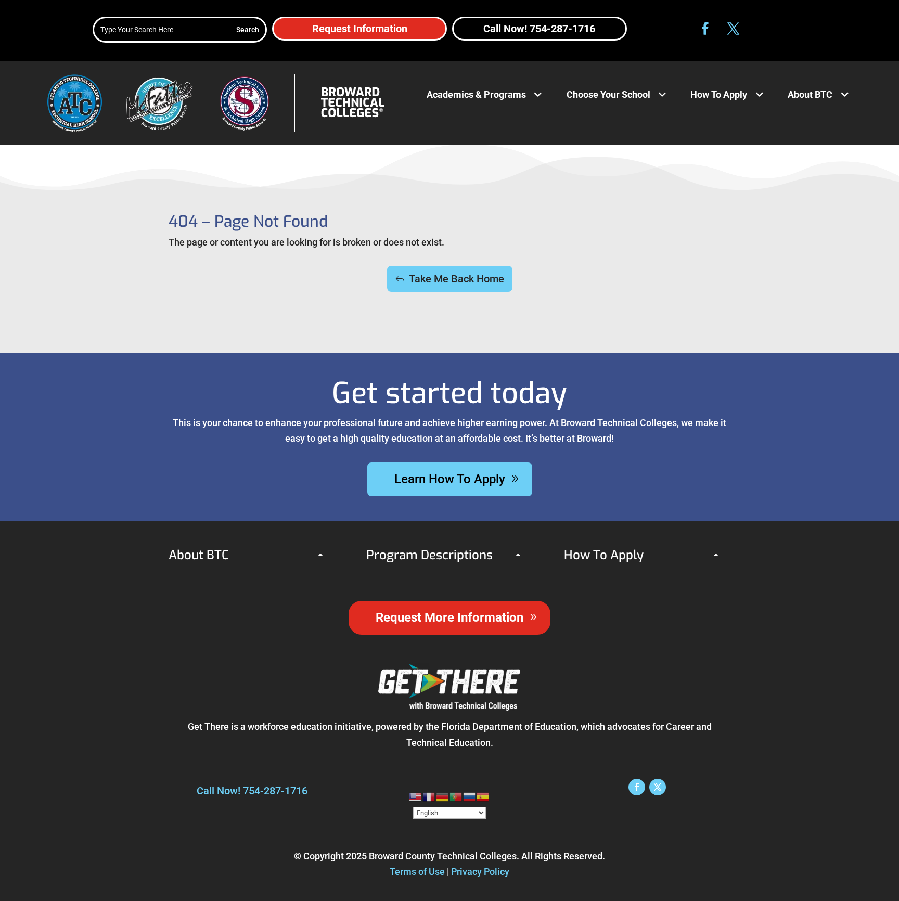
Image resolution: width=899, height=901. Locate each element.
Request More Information (449, 617)
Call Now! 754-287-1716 (539, 28)
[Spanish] (483, 795)
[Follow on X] (733, 29)
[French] (429, 795)
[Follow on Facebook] (705, 29)
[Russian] (470, 795)
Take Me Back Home (456, 279)
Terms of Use (417, 871)
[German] (443, 795)
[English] (415, 795)
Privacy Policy (480, 871)
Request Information (359, 28)
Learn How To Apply (449, 479)
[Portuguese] (456, 795)
